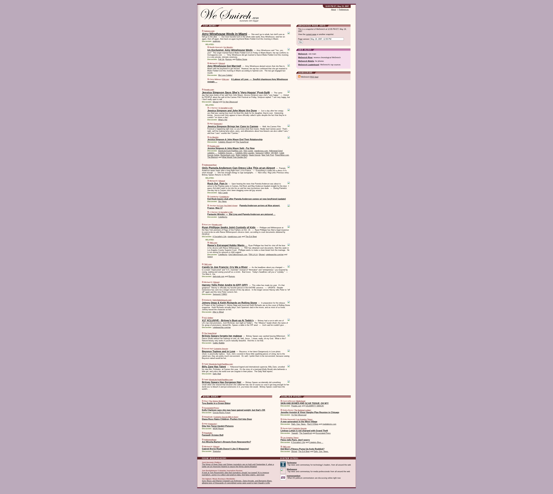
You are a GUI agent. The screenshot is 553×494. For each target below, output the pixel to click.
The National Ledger (302, 410)
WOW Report (218, 429)
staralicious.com (261, 151)
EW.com (225, 79)
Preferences (344, 9)
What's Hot (222, 120)
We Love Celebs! (225, 75)
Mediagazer (292, 469)
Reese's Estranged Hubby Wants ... (227, 245)
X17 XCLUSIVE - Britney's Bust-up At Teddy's (228, 320)
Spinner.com (209, 31)
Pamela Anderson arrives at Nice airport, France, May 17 (243, 206)
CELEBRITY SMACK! (314, 406)
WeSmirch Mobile (306, 61)
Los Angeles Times (304, 419)
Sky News (222, 201)
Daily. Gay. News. (298, 424)
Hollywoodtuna (210, 440)
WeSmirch (302, 54)
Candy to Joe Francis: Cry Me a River (225, 267)
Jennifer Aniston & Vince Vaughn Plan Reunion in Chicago (310, 412)
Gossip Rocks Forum (221, 413)
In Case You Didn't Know (227, 206)
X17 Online (208, 318)
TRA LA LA (253, 254)
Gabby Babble (219, 343)
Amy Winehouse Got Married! (224, 66)
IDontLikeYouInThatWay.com (230, 151)
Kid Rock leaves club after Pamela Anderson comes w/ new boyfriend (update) (246, 199)
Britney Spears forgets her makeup (222, 336)
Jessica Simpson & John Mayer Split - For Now (231, 148)
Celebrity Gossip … (226, 153)
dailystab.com (218, 276)
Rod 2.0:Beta (312, 424)
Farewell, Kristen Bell (212, 435)
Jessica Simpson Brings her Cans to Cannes (232, 126)
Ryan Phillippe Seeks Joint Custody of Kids (228, 227)
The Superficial (242, 142)
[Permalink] (202, 31)
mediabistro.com (329, 424)
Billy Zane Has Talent (214, 366)
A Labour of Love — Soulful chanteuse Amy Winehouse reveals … (247, 80)
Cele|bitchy (224, 197)
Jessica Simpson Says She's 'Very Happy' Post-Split (236, 92)
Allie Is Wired (218, 312)
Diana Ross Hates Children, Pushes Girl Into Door (227, 419)
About (333, 9)
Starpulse (217, 451)
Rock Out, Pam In (217, 183)
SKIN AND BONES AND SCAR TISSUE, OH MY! (305, 403)
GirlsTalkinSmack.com (237, 254)
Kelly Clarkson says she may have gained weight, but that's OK (233, 410)
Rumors (228, 59)
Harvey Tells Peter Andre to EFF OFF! (225, 285)
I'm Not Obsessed (230, 102)
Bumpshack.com (227, 155)
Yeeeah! (294, 433)
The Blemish (212, 157)
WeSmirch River (305, 57)
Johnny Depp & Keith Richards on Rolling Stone (229, 302)
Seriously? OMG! (262, 153)
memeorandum (293, 476)
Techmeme (292, 463)
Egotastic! (218, 124)
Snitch (210, 257)
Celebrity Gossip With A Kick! (226, 417)
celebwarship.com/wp (275, 254)
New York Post (268, 155)
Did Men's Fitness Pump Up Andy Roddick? (302, 449)
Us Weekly (228, 47)
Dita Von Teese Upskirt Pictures (218, 426)
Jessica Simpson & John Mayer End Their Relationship (235, 139)
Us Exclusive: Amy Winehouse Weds (230, 50)
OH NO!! (274, 153)
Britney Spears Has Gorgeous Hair (221, 382)
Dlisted (222, 63)
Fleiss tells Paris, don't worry (295, 440)
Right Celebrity (242, 155)
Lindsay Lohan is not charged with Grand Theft (304, 430)
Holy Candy (248, 151)
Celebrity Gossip (221, 349)
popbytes (216, 41)
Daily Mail (217, 374)
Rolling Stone (241, 59)
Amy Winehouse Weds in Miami (224, 34)
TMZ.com (213, 243)
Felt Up (221, 59)
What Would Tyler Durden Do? (234, 157)
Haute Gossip (254, 155)
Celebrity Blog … (316, 442)
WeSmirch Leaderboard (308, 65)
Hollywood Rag (210, 165)
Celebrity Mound (225, 142)
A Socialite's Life (225, 108)
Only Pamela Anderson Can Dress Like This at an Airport (238, 167)
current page (311, 34)
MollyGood (300, 401)
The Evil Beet (251, 236)
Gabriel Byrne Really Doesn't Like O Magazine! (225, 449)
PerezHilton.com (282, 155)
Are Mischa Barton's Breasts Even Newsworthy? (226, 442)
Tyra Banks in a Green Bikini (216, 403)
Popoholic (208, 433)
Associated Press (211, 408)
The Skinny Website (217, 401)
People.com (209, 90)
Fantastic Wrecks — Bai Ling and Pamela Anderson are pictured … (241, 214)
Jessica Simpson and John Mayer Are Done (232, 110)
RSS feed (314, 77)
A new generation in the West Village (299, 421)
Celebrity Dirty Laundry (244, 153)
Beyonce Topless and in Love (218, 351)
